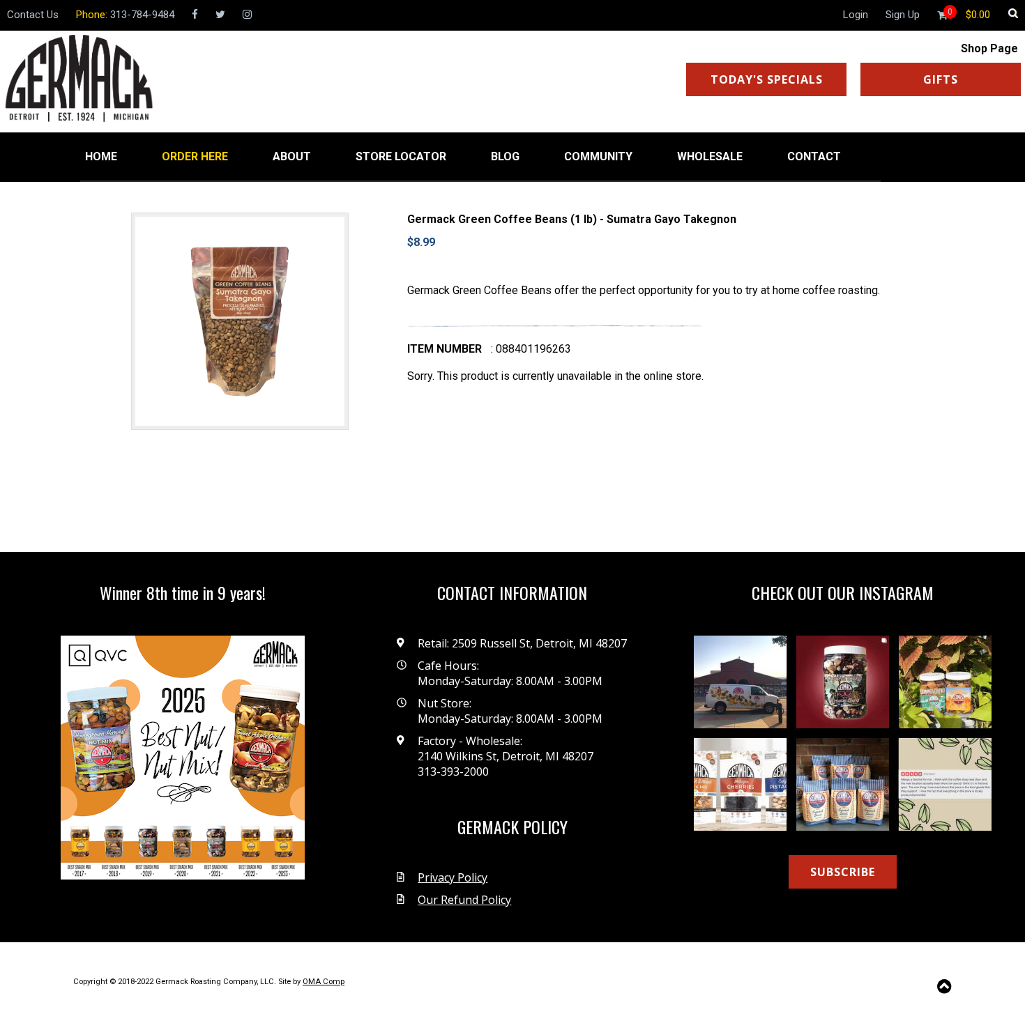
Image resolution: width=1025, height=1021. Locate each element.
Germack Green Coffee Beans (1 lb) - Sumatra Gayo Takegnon (571, 219)
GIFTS (940, 79)
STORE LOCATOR (401, 156)
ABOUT (292, 156)
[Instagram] (247, 14)
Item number (444, 348)
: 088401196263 (531, 348)
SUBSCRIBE (842, 872)
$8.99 (421, 242)
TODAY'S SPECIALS (767, 79)
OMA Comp (323, 981)
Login (855, 14)
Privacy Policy (452, 877)
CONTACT (814, 156)
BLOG (505, 156)
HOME (101, 156)
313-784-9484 (142, 14)
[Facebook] (195, 14)
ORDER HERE (195, 156)
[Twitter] (220, 14)
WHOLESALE (710, 156)
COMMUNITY (598, 156)
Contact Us (33, 14)
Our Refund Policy (464, 899)
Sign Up (903, 14)
